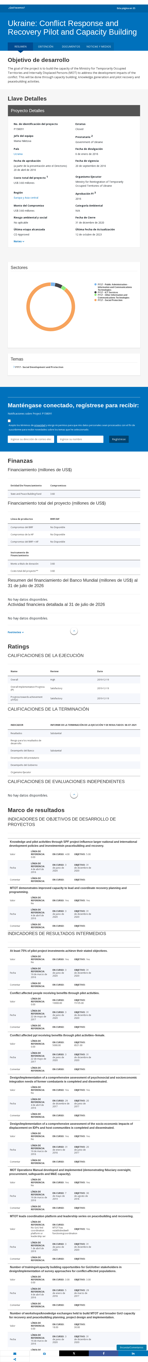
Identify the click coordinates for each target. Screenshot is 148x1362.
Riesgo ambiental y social (30, 217)
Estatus (80, 124)
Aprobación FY (85, 193)
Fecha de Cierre (85, 217)
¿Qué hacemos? (16, 7)
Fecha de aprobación (27, 160)
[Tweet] (74, 1353)
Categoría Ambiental (89, 205)
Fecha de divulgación (89, 149)
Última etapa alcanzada (29, 229)
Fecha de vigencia (87, 160)
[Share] (103, 1353)
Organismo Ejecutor (88, 176)
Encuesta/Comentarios (131, 1347)
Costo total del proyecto (31, 177)
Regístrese (119, 439)
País (16, 149)
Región (18, 192)
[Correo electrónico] (14, 1353)
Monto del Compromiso (29, 205)
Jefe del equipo (23, 136)
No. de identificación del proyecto (36, 124)
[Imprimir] (44, 1353)
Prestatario (84, 136)
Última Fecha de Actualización (95, 229)
